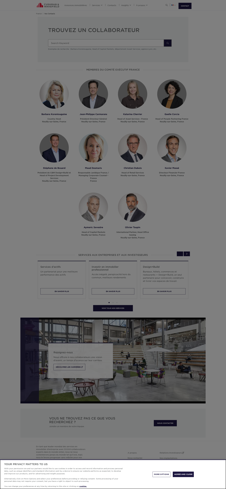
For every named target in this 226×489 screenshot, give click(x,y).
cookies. (83, 486)
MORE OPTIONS (161, 474)
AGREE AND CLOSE (183, 474)
